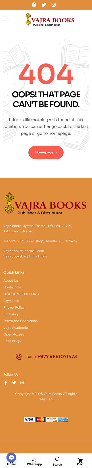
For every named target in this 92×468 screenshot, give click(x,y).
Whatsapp (34, 464)
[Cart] (80, 460)
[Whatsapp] (34, 460)
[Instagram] (53, 5)
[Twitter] (44, 5)
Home (11, 464)
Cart (80, 464)
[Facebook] (34, 5)
